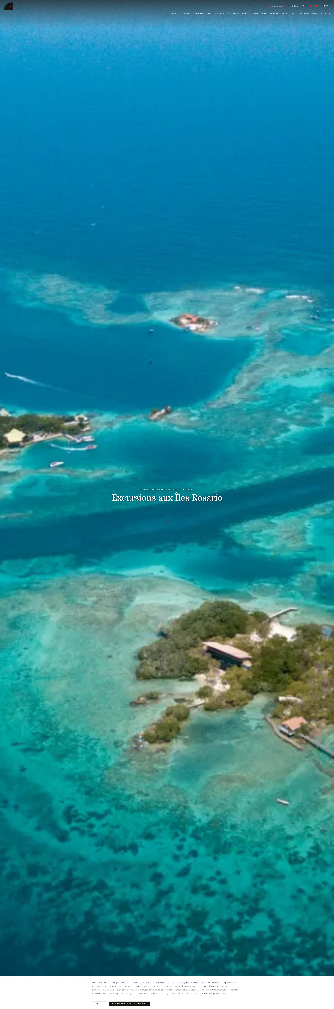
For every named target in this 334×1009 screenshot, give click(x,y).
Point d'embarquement (237, 13)
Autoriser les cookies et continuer (129, 1004)
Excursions (185, 13)
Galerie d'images (259, 13)
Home (173, 13)
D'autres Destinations (308, 13)
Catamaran (219, 13)
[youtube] (317, 6)
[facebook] (311, 6)
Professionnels (288, 13)
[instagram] (314, 6)
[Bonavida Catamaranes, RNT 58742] (11, 9)
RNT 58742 (325, 13)
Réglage (99, 1004)
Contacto (303, 6)
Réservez (274, 13)
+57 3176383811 (276, 6)
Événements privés (202, 13)
